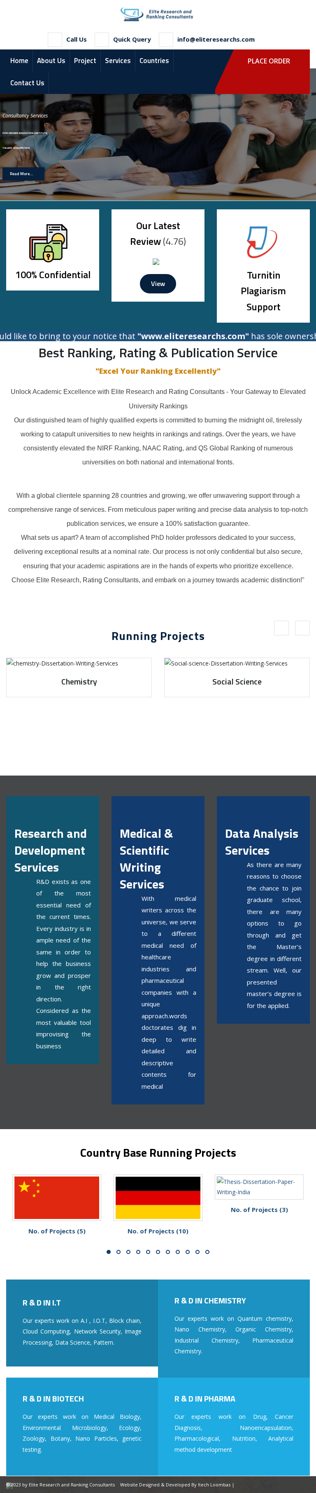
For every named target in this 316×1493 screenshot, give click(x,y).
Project (85, 60)
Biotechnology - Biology (237, 681)
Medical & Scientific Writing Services (146, 858)
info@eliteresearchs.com (216, 39)
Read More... (21, 174)
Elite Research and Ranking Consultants (72, 1484)
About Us (51, 60)
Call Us (76, 39)
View (158, 283)
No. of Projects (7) (259, 1209)
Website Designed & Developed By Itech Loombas (175, 1484)
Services (118, 60)
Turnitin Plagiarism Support (263, 290)
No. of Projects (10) (56, 1231)
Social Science (79, 681)
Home (19, 60)
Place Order (269, 61)
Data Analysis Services (261, 842)
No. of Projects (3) (158, 1209)
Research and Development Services (50, 850)
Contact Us (27, 82)
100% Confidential (53, 274)
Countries (154, 60)
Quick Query (132, 39)
